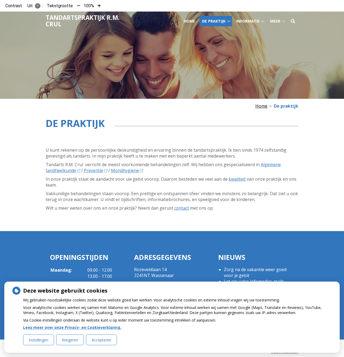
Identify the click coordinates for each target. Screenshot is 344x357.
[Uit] (39, 6)
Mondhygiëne (125, 170)
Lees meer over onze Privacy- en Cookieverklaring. (72, 327)
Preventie (93, 170)
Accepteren (101, 340)
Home (189, 21)
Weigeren (70, 340)
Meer (275, 21)
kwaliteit (237, 179)
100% (89, 5)
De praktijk (213, 21)
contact (181, 208)
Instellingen (38, 340)
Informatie (248, 21)
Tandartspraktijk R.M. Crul (83, 20)
